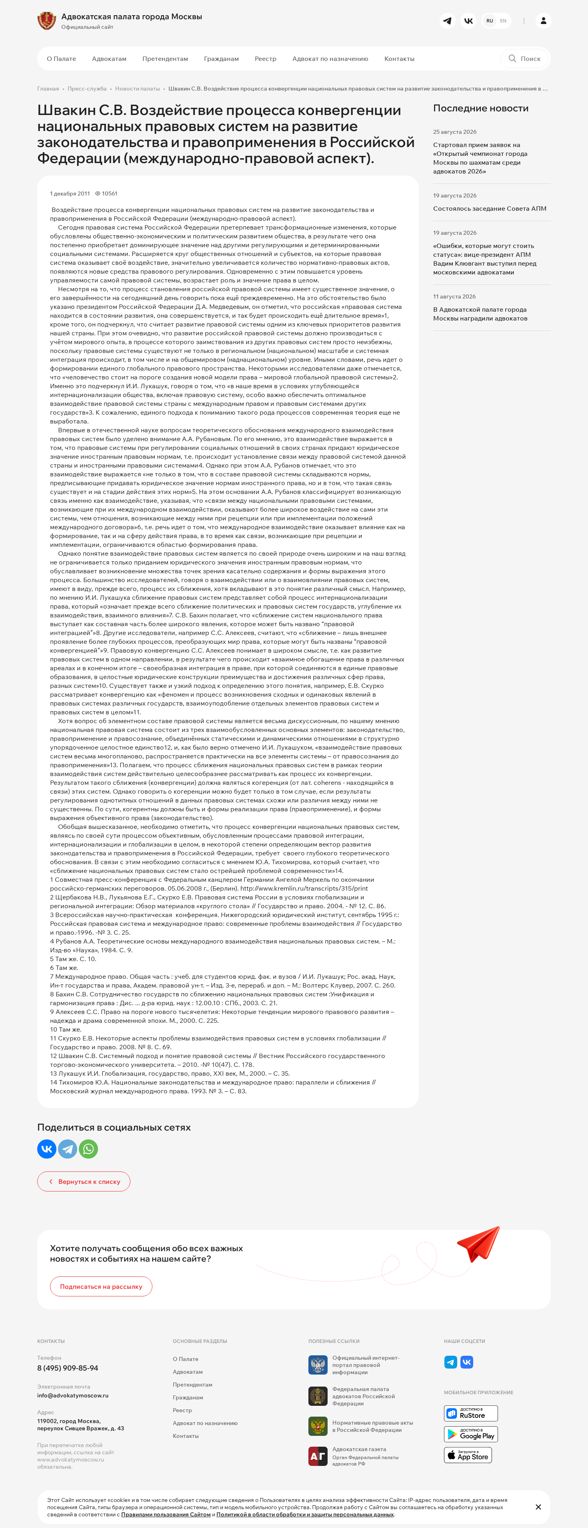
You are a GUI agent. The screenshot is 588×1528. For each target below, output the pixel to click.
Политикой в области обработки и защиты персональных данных (305, 1514)
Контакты (399, 58)
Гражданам (221, 58)
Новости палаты (137, 88)
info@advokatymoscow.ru (72, 1395)
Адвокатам (109, 58)
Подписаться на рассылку (101, 1286)
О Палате (61, 58)
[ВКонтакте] (46, 1149)
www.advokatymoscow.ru (70, 1459)
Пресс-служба (87, 88)
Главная (48, 88)
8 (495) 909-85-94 (67, 1368)
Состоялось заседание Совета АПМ (490, 208)
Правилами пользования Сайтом (166, 1514)
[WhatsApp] (88, 1149)
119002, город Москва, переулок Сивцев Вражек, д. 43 (80, 1424)
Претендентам (165, 58)
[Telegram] (67, 1149)
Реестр (265, 58)
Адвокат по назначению (330, 58)
